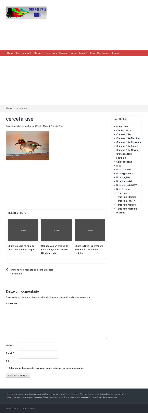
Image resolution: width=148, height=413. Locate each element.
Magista (63, 53)
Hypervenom (51, 53)
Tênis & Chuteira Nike (53, 126)
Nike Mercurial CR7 (126, 185)
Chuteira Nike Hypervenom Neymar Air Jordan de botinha (89, 250)
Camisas (83, 53)
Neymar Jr (26, 53)
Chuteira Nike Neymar (127, 150)
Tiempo (72, 53)
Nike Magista (123, 177)
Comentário (13, 303)
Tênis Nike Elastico (126, 197)
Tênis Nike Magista (126, 204)
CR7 (17, 53)
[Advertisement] (97, 24)
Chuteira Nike (123, 134)
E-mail (10, 353)
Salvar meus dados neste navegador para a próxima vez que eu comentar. (46, 368)
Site (8, 361)
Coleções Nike (124, 161)
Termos (25, 408)
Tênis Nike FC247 (125, 201)
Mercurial (38, 53)
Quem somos (103, 53)
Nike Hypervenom (125, 173)
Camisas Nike (123, 130)
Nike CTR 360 (123, 169)
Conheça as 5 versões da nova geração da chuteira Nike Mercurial (54, 250)
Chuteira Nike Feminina (128, 142)
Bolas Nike (122, 126)
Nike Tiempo (123, 189)
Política (33, 408)
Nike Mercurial (124, 181)
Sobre (9, 408)
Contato (116, 53)
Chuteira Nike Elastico (128, 138)
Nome (10, 345)
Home (10, 53)
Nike (118, 165)
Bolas (92, 53)
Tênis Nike (121, 193)
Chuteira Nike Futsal (127, 146)
